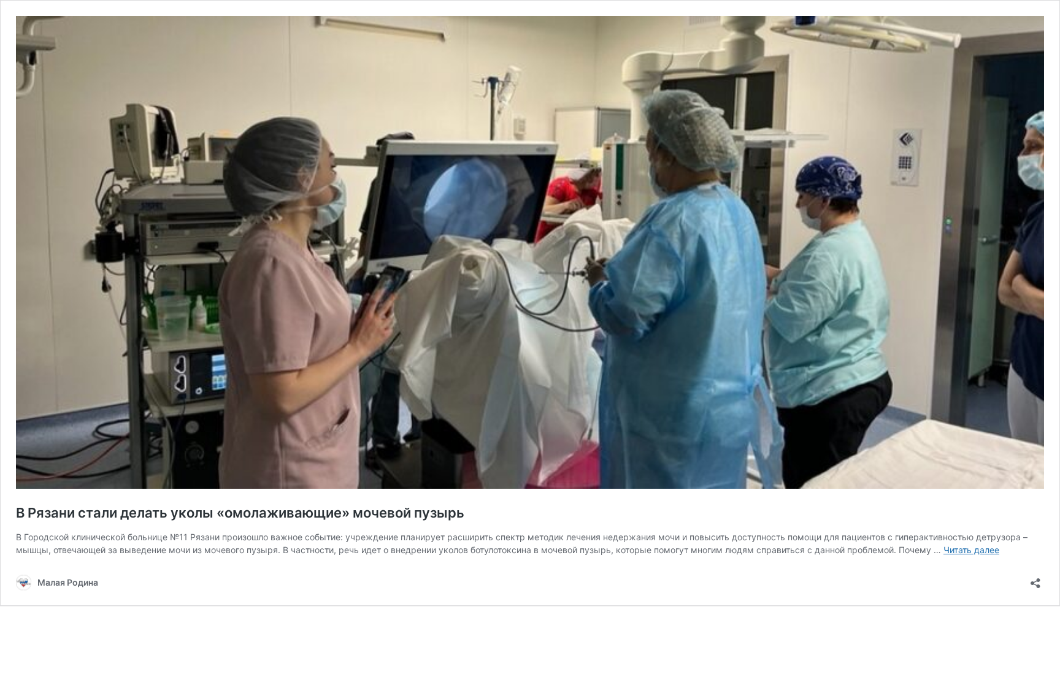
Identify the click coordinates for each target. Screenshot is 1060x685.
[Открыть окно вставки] (1035, 579)
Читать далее (971, 550)
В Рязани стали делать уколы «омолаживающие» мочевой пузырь (240, 513)
